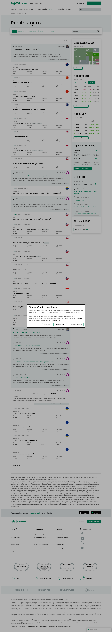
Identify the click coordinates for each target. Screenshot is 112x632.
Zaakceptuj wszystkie (76, 324)
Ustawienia (47, 324)
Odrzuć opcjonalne (60, 324)
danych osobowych (54, 320)
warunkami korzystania (75, 318)
